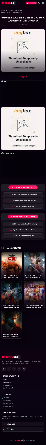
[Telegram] (9, 369)
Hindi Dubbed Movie (16, 10)
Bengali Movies (7, 385)
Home (5, 380)
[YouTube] (14, 369)
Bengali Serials (7, 382)
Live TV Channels (8, 388)
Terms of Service (8, 403)
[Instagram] (24, 369)
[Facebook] (4, 369)
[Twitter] (19, 369)
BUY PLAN (32, 3)
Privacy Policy (7, 401)
